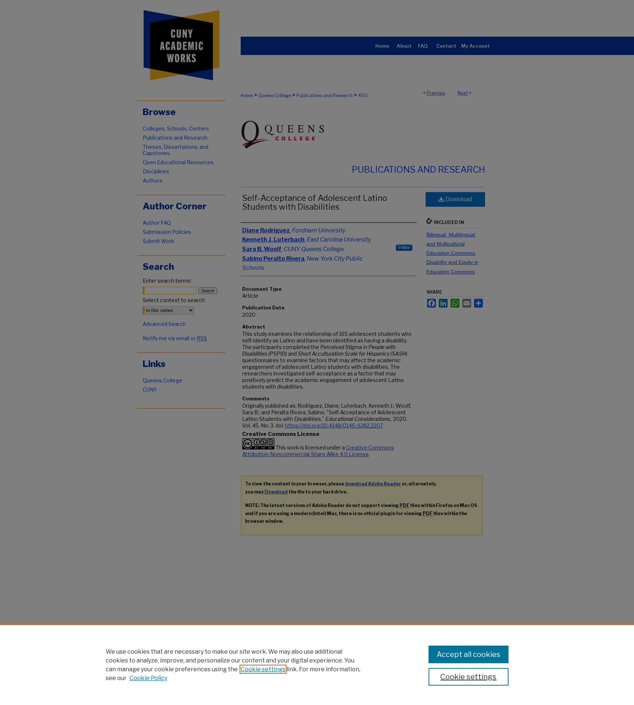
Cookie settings (263, 669)
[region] (317, 664)
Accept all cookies (468, 654)
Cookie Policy (148, 678)
